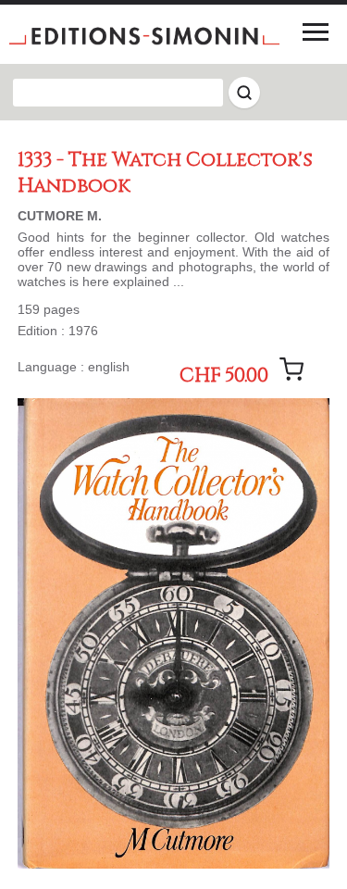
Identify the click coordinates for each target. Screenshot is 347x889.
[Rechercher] (244, 92)
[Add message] (291, 369)
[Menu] (315, 31)
